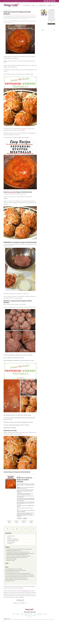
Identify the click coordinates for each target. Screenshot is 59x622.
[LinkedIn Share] (21, 600)
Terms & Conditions (15, 1)
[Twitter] (51, 1)
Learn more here (27, 18)
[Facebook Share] (17, 600)
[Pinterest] (47, 1)
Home (5, 1)
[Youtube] (49, 1)
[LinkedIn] (53, 1)
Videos (25, 603)
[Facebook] (46, 1)
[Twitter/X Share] (19, 600)
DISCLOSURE (8, 618)
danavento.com (26, 590)
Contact (7, 1)
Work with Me (24, 1)
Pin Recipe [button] (25, 518)
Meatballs (6, 60)
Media (28, 1)
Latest (20, 1)
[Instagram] (44, 1)
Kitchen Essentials (22, 603)
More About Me (51, 23)
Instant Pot (32, 133)
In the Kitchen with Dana (17, 603)
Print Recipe (19, 518)
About (11, 1)
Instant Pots (22, 128)
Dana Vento (11, 5)
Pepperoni (19, 137)
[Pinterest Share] (23, 600)
